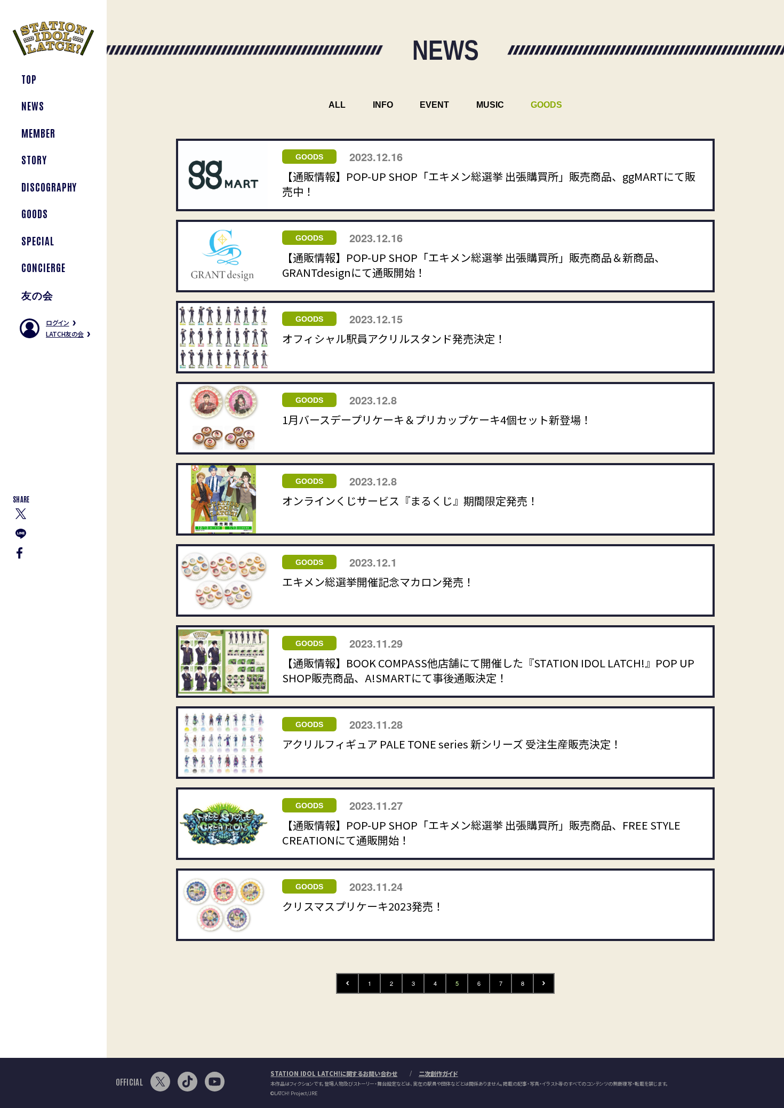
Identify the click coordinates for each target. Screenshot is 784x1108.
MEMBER (38, 132)
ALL (337, 104)
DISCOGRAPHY (49, 186)
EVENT (434, 104)
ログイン (57, 322)
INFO (383, 104)
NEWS (32, 105)
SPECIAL (37, 240)
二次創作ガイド (438, 1073)
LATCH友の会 (65, 333)
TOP (29, 78)
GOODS (34, 213)
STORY (34, 159)
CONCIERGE (43, 267)
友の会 (37, 294)
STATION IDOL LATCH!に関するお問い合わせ (333, 1073)
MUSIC (490, 104)
